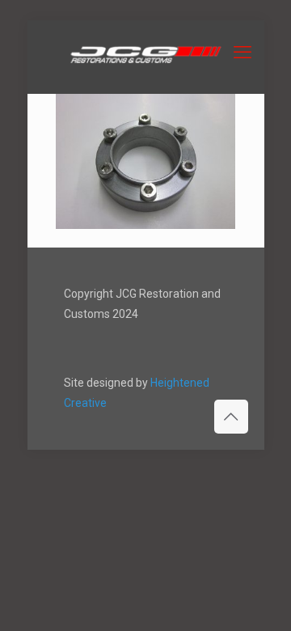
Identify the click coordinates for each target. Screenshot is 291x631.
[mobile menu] (242, 52)
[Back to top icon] (231, 417)
